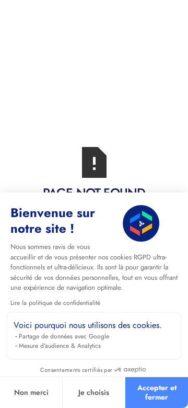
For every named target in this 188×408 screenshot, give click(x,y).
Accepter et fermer (157, 392)
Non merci (31, 392)
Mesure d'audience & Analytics (60, 345)
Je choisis (93, 392)
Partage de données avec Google (64, 336)
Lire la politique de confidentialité (55, 303)
